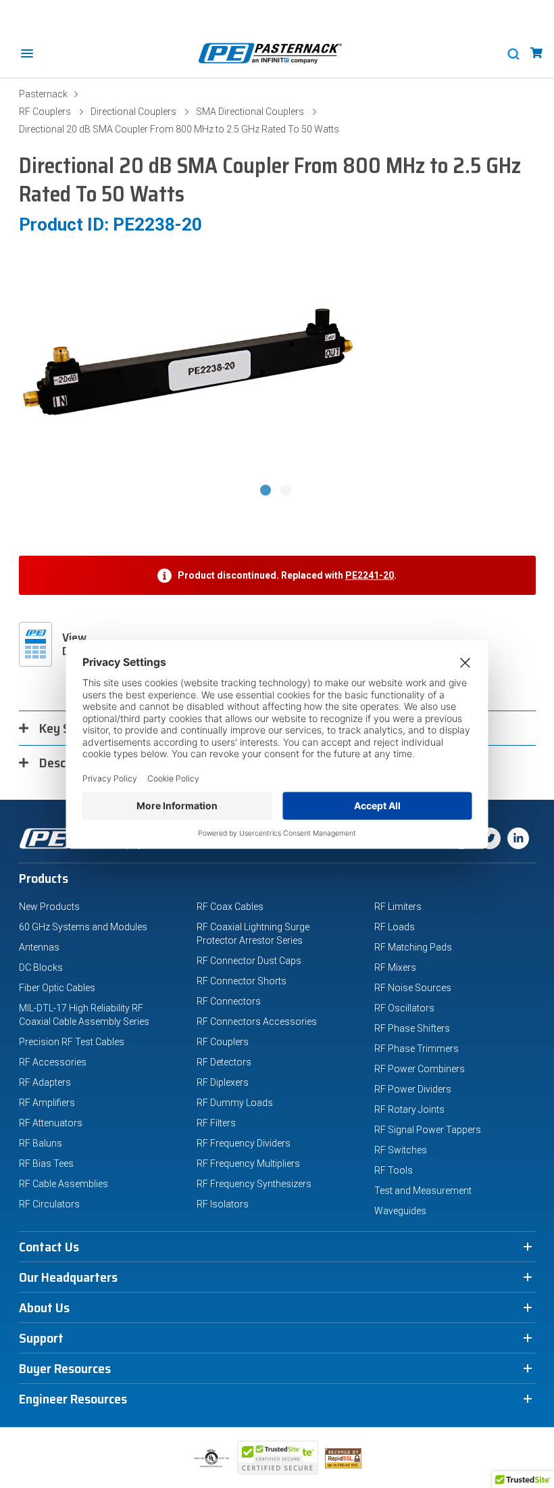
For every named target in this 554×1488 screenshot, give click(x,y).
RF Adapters (45, 1082)
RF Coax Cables (230, 906)
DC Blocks (41, 967)
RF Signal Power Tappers (427, 1129)
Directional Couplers (133, 111)
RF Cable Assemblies (63, 1183)
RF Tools (393, 1170)
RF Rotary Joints (409, 1109)
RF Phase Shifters (412, 1028)
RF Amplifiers (47, 1102)
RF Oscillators (404, 1008)
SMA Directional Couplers (250, 111)
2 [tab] (287, 491)
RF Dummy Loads (235, 1102)
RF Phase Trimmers (416, 1048)
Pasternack (43, 94)
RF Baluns (40, 1143)
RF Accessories (52, 1062)
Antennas (39, 947)
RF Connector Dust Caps (249, 960)
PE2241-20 (369, 575)
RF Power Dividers (412, 1089)
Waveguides (400, 1210)
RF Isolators (223, 1204)
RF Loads (394, 926)
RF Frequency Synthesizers (254, 1183)
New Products (49, 906)
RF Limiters (398, 906)
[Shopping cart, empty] (536, 53)
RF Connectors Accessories (257, 1021)
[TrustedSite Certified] (277, 1457)
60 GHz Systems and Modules (83, 926)
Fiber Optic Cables (57, 987)
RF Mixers (395, 967)
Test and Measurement (423, 1190)
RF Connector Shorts (241, 981)
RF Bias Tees (46, 1163)
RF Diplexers (223, 1082)
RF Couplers (45, 111)
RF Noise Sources (412, 987)
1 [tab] (267, 491)
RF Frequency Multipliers (248, 1163)
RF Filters (216, 1123)
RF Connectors (229, 1001)
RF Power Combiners (419, 1068)
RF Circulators (49, 1204)
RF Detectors (224, 1062)
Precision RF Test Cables (71, 1041)
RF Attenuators (50, 1123)
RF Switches (400, 1150)
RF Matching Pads (413, 947)
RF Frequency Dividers (244, 1143)
